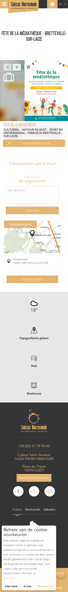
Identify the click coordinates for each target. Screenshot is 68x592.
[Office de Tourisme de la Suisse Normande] (24, 7)
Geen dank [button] (11, 586)
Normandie (32, 509)
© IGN (57, 251)
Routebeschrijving (20, 224)
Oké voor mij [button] (45, 586)
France (17, 509)
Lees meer (9, 578)
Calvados (49, 509)
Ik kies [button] (28, 586)
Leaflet (50, 251)
